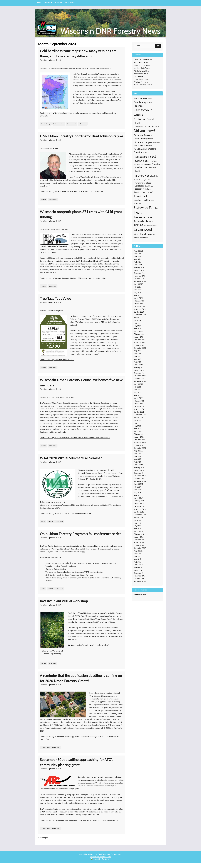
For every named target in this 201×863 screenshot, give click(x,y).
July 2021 (137, 420)
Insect (151, 156)
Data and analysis (58, 124)
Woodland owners (144, 234)
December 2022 (139, 373)
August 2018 (138, 517)
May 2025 (137, 293)
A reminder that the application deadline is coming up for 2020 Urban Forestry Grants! (81, 678)
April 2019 (137, 495)
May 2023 (137, 359)
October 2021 (139, 412)
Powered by (83, 854)
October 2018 (139, 512)
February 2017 (139, 567)
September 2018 (140, 515)
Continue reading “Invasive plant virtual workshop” (89, 645)
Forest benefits (140, 149)
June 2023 (137, 356)
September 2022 (140, 381)
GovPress (90, 854)
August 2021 (138, 417)
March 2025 (138, 298)
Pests (136, 180)
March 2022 (138, 398)
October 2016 (139, 579)
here (83, 551)
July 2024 (137, 320)
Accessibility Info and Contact (100, 857)
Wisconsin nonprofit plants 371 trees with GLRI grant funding (81, 214)
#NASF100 (139, 99)
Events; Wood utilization (143, 139)
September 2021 (140, 415)
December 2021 (139, 406)
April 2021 (137, 429)
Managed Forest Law (152, 164)
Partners (43, 286)
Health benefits (140, 157)
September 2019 (140, 481)
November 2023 (140, 342)
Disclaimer (48, 3)
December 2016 (139, 573)
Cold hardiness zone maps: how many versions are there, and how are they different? (78, 53)
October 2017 (139, 545)
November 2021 (140, 409)
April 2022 (137, 395)
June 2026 (137, 256)
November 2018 (140, 509)
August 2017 (138, 551)
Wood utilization (141, 238)
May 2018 (137, 526)
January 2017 (139, 570)
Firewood (148, 146)
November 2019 (140, 476)
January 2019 (139, 504)
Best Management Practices (143, 104)
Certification (138, 127)
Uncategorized (139, 76)
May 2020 (137, 459)
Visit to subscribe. (140, 595)
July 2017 (137, 554)
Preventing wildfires (142, 183)
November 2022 (140, 376)
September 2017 (140, 548)
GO (158, 46)
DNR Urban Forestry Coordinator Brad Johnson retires (81, 136)
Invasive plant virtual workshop (64, 601)
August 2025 (138, 284)
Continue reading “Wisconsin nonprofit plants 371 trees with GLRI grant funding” (74, 278)
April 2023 (137, 362)
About (39, 3)
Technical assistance (143, 221)
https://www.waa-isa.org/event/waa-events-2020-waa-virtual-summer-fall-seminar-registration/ (74, 505)
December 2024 (139, 306)
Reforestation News (141, 74)
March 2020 (138, 465)
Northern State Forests (142, 68)
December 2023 (139, 340)
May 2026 (137, 259)
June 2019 (137, 490)
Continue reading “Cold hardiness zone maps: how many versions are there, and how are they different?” (78, 114)
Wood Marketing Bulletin (143, 85)
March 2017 (138, 565)
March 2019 (138, 498)
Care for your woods (143, 112)
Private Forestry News (141, 71)
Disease (138, 135)
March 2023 (138, 365)
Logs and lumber (138, 164)
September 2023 (140, 348)
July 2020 (137, 454)
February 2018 (139, 534)
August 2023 (138, 351)
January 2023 (139, 370)
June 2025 (137, 290)
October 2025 (139, 279)
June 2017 (137, 556)
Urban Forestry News (141, 79)
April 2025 (137, 295)
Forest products (141, 152)
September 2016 (140, 581)
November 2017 (140, 542)
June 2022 (137, 390)
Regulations (149, 186)
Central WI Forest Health (144, 121)
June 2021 (137, 423)
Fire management (155, 142)
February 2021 (139, 434)
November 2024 (140, 309)
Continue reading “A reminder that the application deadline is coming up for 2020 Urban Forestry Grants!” (79, 738)
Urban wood (83, 124)
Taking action (143, 217)
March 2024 (138, 331)
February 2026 (139, 267)
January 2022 (139, 404)
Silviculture (147, 189)
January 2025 (139, 304)
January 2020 (139, 470)
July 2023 (137, 354)
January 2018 (139, 537)
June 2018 (137, 523)
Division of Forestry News (143, 60)
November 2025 (140, 276)
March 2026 (138, 265)
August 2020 (138, 451)
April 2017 (137, 562)
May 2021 (137, 426)
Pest (148, 175)
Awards (148, 99)
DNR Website (70, 3)
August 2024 (138, 318)
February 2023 (139, 367)
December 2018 (139, 506)
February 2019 (139, 501)
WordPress (102, 854)
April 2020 (137, 462)
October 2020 (139, 445)
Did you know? (71, 124)
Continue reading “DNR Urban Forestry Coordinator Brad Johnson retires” (71, 191)
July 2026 (137, 254)
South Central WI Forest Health (143, 194)
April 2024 (137, 329)
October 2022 (139, 379)
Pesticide (154, 176)
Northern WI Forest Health (145, 169)
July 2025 (137, 287)
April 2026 (137, 262)
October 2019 (139, 479)
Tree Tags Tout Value (55, 298)
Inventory (153, 161)
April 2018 (137, 529)
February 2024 (139, 334)
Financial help (45, 747)
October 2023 (139, 345)
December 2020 (139, 440)
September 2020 (140, 448)
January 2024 (139, 337)
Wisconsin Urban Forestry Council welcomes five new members (81, 382)
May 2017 (137, 559)
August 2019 (138, 484)
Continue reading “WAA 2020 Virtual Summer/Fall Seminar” (65, 513)
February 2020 (139, 467)
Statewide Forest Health (146, 210)
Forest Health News (141, 62)
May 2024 (137, 326)
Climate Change (46, 124)
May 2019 (137, 492)
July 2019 (137, 487)
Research (138, 189)
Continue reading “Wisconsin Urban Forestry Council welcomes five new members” (75, 438)
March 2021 (138, 431)
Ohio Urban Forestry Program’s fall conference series (80, 534)
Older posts (43, 838)
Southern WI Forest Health (144, 202)
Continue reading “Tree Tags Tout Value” (57, 360)
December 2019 (139, 473)
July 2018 (137, 520)
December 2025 (139, 273)
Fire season (138, 146)
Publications (139, 186)
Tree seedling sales (150, 225)
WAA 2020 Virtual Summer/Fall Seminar (71, 458)
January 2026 (139, 270)
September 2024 (140, 315)
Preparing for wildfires (145, 180)
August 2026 (138, 251)
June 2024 (137, 323)
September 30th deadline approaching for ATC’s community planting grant (76, 762)
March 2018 (138, 531)
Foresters (43, 199)
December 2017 (139, 540)
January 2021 (139, 437)
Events (43, 521)
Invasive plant (141, 161)
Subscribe (58, 3)
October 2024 (139, 312)
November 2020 (140, 443)
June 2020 (137, 456)
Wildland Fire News (141, 82)
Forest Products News (142, 65)
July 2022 (137, 387)
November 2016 (140, 576)
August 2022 (138, 384)
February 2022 (139, 401)
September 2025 (140, 281)
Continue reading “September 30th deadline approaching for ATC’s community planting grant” (79, 820)
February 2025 (139, 301)
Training (50, 521)
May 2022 (137, 392)
